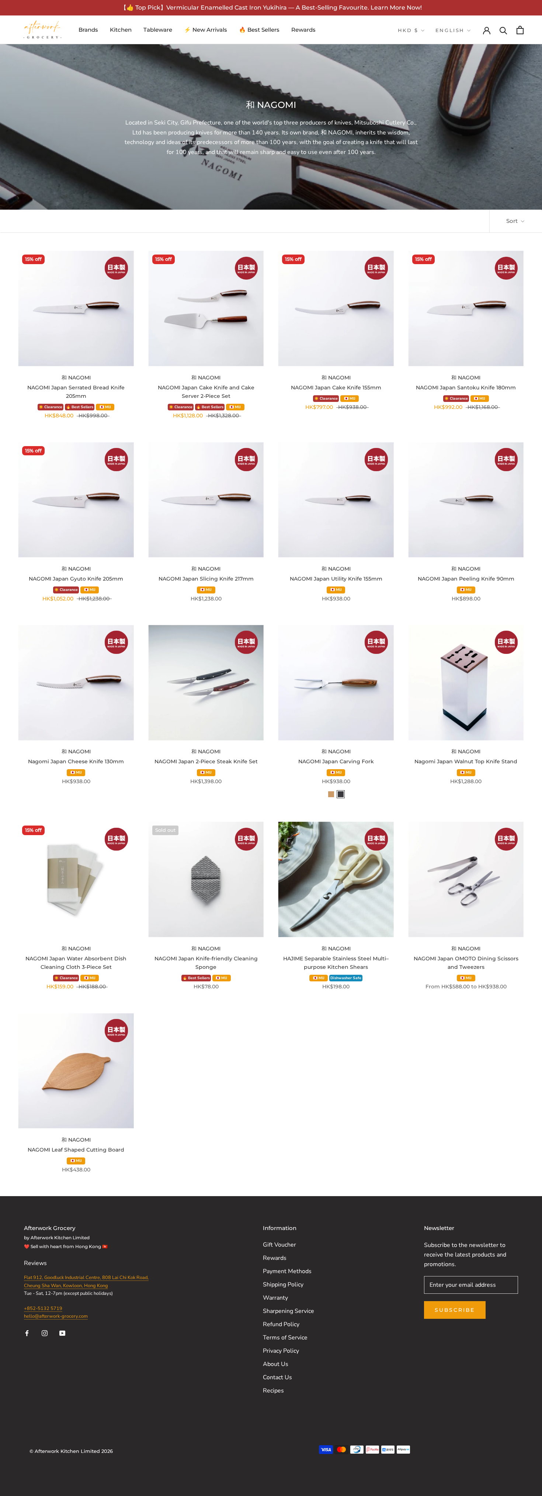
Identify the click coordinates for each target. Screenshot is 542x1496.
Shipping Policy (283, 1284)
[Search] (503, 30)
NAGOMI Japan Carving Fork (336, 761)
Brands (88, 29)
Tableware (157, 29)
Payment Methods (287, 1271)
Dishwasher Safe (345, 978)
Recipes (273, 1391)
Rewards (303, 29)
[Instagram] (45, 1332)
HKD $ (408, 30)
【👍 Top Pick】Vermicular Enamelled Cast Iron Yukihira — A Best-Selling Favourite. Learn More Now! (271, 7)
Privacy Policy (281, 1351)
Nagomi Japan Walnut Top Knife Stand (465, 761)
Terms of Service (285, 1338)
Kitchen (121, 29)
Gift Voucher (279, 1245)
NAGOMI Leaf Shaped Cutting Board (76, 1149)
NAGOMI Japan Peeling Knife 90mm (466, 578)
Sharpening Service (288, 1311)
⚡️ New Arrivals (205, 29)
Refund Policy (281, 1324)
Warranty (275, 1298)
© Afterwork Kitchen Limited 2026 (71, 1451)
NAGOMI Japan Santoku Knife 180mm (466, 387)
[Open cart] (520, 30)
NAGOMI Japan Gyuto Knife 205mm (76, 578)
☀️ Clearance (50, 407)
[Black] (341, 794)
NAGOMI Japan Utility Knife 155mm (336, 578)
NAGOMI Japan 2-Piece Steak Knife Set (206, 761)
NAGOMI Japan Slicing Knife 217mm (206, 578)
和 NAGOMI (76, 377)
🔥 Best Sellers (259, 29)
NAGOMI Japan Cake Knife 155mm (336, 387)
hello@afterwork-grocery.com (56, 1316)
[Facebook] (27, 1332)
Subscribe (455, 1310)
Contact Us (277, 1377)
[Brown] (331, 794)
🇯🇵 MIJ (105, 407)
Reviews (36, 1263)
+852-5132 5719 (43, 1308)
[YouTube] (62, 1332)
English (450, 30)
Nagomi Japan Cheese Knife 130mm (76, 761)
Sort (512, 220)
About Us (275, 1364)
